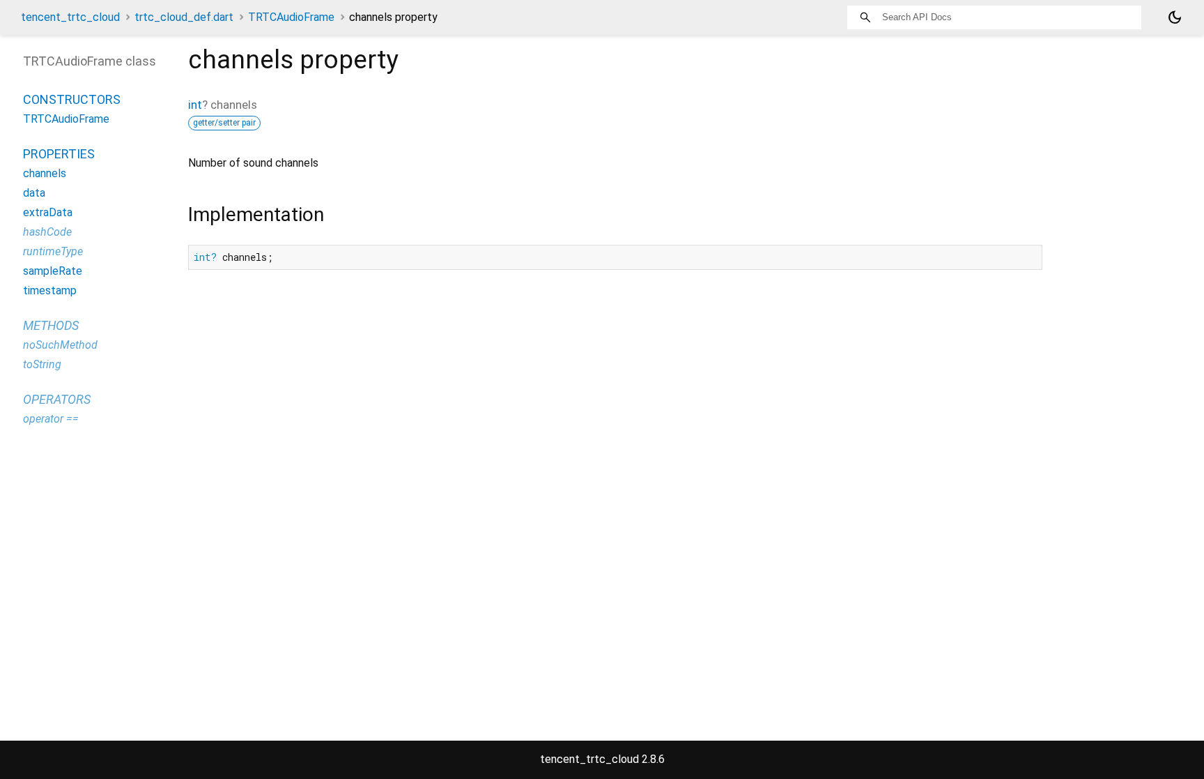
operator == (51, 418)
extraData (47, 212)
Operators (57, 399)
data (34, 192)
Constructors (72, 99)
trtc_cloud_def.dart (183, 17)
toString (42, 364)
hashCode (47, 232)
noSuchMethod (60, 344)
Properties (59, 153)
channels (44, 173)
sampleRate (52, 271)
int (195, 105)
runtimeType (53, 251)
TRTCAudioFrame (291, 17)
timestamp (50, 290)
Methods (51, 325)
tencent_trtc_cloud (70, 17)
